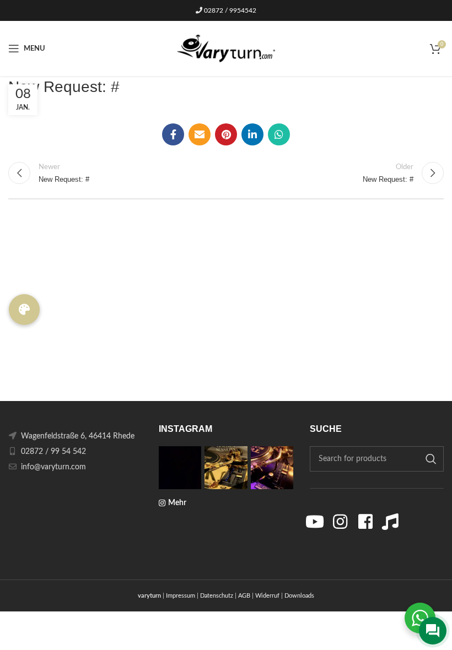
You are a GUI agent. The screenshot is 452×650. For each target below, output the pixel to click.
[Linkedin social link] (252, 134)
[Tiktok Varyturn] (390, 521)
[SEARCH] (431, 459)
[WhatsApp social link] (279, 134)
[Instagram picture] (180, 467)
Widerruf (267, 596)
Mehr (177, 503)
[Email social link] (200, 134)
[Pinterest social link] (226, 134)
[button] (24, 309)
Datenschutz (216, 596)
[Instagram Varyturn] (340, 521)
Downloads (299, 596)
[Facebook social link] (173, 134)
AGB (244, 596)
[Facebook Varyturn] (365, 521)
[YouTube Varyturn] (315, 521)
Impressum (180, 596)
